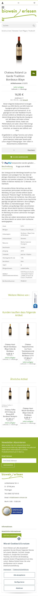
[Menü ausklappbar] (3, 7)
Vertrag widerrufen (11, 535)
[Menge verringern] (4, 150)
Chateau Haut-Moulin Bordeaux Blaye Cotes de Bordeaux (10, 347)
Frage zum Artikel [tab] (23, 166)
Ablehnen (19, 588)
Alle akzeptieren (19, 575)
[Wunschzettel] (34, 3)
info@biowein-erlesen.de (18, 497)
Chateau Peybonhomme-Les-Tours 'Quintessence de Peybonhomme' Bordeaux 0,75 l (28, 350)
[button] (18, 3)
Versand (25, 100)
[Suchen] (34, 25)
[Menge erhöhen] (24, 150)
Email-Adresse (7, 456)
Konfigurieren (19, 582)
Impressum (7, 569)
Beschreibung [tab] (7, 166)
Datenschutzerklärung (21, 569)
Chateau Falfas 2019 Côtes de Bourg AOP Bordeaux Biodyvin (10, 413)
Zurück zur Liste (6, 31)
